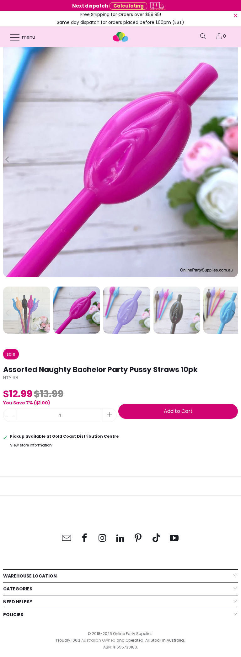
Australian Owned (98, 640)
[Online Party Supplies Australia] (120, 36)
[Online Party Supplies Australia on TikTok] (156, 538)
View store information (31, 445)
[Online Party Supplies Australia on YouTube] (174, 538)
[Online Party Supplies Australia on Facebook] (85, 538)
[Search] (203, 36)
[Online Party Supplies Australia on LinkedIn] (120, 538)
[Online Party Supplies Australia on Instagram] (103, 538)
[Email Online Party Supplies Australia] (67, 538)
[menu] (11, 37)
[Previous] (8, 159)
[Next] (233, 159)
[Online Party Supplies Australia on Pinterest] (138, 538)
